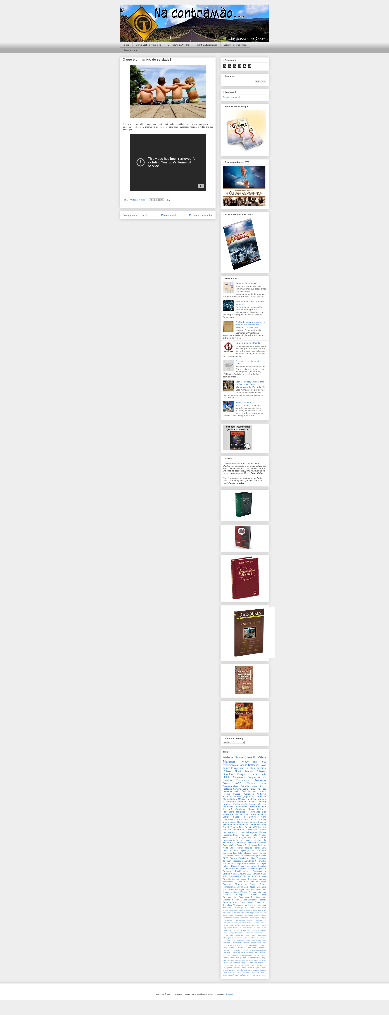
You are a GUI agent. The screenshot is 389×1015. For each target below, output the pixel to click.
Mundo (233, 848)
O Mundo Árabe (250, 948)
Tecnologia (227, 905)
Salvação (239, 970)
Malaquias (240, 940)
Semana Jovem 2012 (241, 874)
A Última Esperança (207, 45)
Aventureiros (130, 50)
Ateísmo (258, 840)
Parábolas (227, 835)
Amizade (133, 200)
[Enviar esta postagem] (168, 200)
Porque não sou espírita (245, 835)
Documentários (229, 845)
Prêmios (262, 856)
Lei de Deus (260, 796)
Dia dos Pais (241, 882)
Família (263, 830)
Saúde (238, 771)
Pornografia (241, 895)
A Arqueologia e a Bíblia (243, 908)
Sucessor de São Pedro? (241, 973)
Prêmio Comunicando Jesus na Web (238, 965)
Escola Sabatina (239, 928)
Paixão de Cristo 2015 (234, 814)
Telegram (227, 861)
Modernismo (241, 869)
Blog (264, 812)
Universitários (248, 861)
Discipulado (255, 925)
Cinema (236, 918)
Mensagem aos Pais (245, 889)
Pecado (251, 801)
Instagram (245, 935)
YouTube (227, 908)
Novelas (251, 869)
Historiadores (239, 933)
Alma (236, 910)
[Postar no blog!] (153, 199)
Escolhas (262, 866)
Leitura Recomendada (235, 45)
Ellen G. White (255, 757)
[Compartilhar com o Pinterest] (162, 199)
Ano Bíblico (262, 910)
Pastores (234, 955)
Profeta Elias (258, 895)
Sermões (237, 796)
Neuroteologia (256, 943)
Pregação (244, 963)
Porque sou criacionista (251, 774)
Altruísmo (241, 910)
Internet (253, 935)
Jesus (226, 783)
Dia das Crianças (259, 923)
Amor (248, 910)
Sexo (249, 838)
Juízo (258, 938)
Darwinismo (243, 822)
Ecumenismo (251, 866)
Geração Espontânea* (246, 283)
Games (225, 933)
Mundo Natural (230, 799)
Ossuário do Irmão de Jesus (234, 953)
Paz (240, 955)
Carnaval (262, 819)
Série (253, 973)
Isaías (242, 832)
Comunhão (244, 918)
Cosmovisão (227, 920)
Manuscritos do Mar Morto (256, 940)
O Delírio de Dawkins (256, 824)
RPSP (225, 858)
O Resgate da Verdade (179, 45)
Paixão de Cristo (252, 953)
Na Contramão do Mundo (248, 343)
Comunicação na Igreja (257, 918)
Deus (252, 822)
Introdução (227, 938)
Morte (225, 848)
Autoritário (249, 915)
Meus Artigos (259, 786)
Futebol (263, 884)
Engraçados (227, 928)
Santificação (247, 970)
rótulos (243, 975)
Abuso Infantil (260, 908)
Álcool (249, 975)
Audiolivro (261, 794)
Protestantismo (229, 897)
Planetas (226, 958)
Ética (253, 975)
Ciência (254, 850)
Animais (254, 910)
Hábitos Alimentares (234, 777)
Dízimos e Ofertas (245, 884)
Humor (225, 935)
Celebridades (228, 918)
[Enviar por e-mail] (150, 199)
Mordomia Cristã (231, 892)
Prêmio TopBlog (244, 848)
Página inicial (168, 215)
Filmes (226, 824)
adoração (231, 975)
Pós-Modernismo (242, 871)
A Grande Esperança (243, 840)
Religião (242, 838)
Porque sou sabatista (231, 963)
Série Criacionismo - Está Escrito (244, 818)
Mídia (245, 806)
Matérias (229, 761)
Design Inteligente (249, 879)
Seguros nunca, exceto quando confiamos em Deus (251, 383)
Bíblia (239, 757)
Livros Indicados (257, 809)
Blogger (229, 994)
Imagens (241, 824)
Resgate (256, 968)
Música (251, 783)
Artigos (238, 806)
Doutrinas (227, 884)
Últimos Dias (260, 975)
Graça (231, 933)
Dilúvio (237, 925)
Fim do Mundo (251, 845)
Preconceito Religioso (234, 812)
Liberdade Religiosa (242, 853)
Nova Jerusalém (236, 945)
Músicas (242, 799)
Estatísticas (227, 930)
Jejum (234, 938)
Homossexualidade (231, 887)
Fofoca (233, 824)
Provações (262, 963)
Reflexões (254, 765)
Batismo (235, 879)
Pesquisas (260, 780)
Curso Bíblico (229, 822)
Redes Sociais (246, 968)
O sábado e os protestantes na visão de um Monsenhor (250, 323)
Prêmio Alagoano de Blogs (246, 856)
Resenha (262, 900)
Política (232, 958)
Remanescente (250, 900)
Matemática (227, 943)
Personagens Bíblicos (250, 955)
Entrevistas (261, 822)
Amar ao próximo (238, 863)
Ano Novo (251, 863)
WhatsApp (261, 801)
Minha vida (261, 889)
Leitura (263, 938)
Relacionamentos (258, 897)
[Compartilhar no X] (156, 199)
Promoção (253, 963)
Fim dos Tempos (259, 930)
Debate (241, 866)
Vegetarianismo (240, 905)
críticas (238, 975)
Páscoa (236, 794)
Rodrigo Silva (260, 848)
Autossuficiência (260, 915)
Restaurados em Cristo (234, 902)
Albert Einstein (259, 876)
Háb (231, 935)
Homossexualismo (231, 832)
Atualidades (239, 915)
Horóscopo (262, 933)
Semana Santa (240, 789)
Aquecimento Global (241, 913)
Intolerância (262, 935)
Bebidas (226, 866)
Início (126, 45)
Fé (259, 845)
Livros (263, 845)
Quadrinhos (244, 897)
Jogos (252, 887)
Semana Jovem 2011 (256, 902)
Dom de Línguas (258, 882)
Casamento (240, 801)
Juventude (251, 938)
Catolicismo (241, 843)
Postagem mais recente (135, 215)
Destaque (226, 923)
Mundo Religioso (255, 771)
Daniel (249, 920)
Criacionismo (240, 920)
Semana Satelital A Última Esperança (248, 858)
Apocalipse (261, 863)
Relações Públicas (253, 827)
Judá (245, 938)
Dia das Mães (228, 925)
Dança (234, 866)
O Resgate (236, 950)
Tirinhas (246, 876)
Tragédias (236, 861)
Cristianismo (243, 780)
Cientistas (240, 809)
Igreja (245, 796)
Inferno (237, 935)
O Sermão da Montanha (250, 950)
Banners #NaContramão (235, 804)
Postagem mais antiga (201, 215)
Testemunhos (253, 812)
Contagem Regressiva (256, 843)
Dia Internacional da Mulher (241, 923)
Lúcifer (233, 940)
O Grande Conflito (257, 945)
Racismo (236, 968)
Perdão (243, 892)
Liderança (226, 940)
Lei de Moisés (229, 869)
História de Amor (251, 933)
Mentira (246, 943)
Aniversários (251, 830)
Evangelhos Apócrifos (241, 930)
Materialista (237, 943)
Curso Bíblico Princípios (148, 45)
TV (254, 819)
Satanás (256, 970)
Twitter (257, 973)
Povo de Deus (237, 827)
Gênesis (245, 786)
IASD (238, 783)
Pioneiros (263, 955)
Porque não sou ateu (243, 768)
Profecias (227, 789)
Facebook (227, 796)
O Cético (246, 945)
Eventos (240, 845)
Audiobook (249, 794)
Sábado (243, 765)
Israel (251, 796)
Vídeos (142, 200)
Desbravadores (260, 920)
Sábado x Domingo (245, 817)
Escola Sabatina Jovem (256, 928)
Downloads (229, 774)
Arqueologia (254, 913)
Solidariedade (235, 876)
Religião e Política (232, 900)
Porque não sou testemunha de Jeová (250, 960)
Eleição (263, 925)
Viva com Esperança (257, 905)
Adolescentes (228, 910)
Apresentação (228, 913)
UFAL (225, 850)
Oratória (263, 950)
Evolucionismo (249, 791)
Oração (226, 827)
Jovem (239, 938)
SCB (233, 970)
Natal (249, 799)
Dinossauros (246, 925)
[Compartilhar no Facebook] (159, 199)
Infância (244, 887)
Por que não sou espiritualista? (248, 958)
